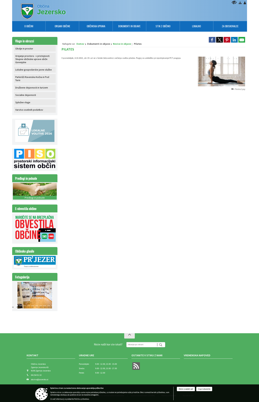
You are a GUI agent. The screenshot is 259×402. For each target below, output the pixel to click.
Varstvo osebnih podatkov (29, 109)
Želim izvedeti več (186, 389)
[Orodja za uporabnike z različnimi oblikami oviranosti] (234, 2)
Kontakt (32, 355)
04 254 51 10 (36, 375)
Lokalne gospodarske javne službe (33, 69)
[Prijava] (244, 3)
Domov (80, 43)
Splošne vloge (22, 102)
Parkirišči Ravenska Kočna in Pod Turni (32, 78)
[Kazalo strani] (240, 3)
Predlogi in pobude (26, 178)
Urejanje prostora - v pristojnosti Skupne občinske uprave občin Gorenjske (32, 59)
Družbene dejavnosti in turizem (31, 87)
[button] (17, 296)
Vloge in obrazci (24, 41)
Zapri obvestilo (204, 389)
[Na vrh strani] (129, 336)
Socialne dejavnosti (25, 95)
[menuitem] (28, 26)
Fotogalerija (22, 277)
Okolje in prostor (24, 48)
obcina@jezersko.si (39, 379)
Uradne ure (86, 355)
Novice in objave (122, 43)
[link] (212, 40)
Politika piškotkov (81, 399)
